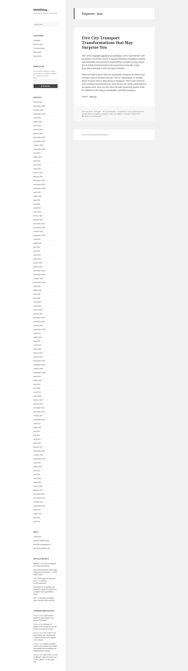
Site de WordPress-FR (41, 548)
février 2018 (38, 400)
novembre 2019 (39, 322)
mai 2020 (36, 298)
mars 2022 (37, 212)
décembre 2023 (39, 137)
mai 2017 (36, 435)
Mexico (119, 114)
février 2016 (38, 486)
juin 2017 (36, 431)
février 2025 (38, 102)
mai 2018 (36, 388)
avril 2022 (37, 208)
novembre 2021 (39, 227)
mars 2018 (37, 396)
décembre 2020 (39, 271)
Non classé (37, 52)
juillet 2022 (37, 196)
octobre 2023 (38, 145)
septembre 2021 (39, 235)
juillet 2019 (37, 337)
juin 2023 (36, 161)
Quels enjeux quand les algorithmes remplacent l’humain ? (43, 617)
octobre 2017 (38, 416)
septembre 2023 (39, 149)
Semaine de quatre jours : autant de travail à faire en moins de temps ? (44, 626)
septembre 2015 (39, 506)
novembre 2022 (39, 184)
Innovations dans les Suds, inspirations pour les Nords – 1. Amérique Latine (45, 572)
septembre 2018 (39, 372)
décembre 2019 (39, 318)
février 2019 (38, 353)
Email (35, 78)
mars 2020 (37, 306)
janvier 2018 (38, 404)
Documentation (39, 48)
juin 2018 (36, 384)
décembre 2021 (39, 224)
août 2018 (37, 376)
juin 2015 (36, 517)
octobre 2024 (38, 110)
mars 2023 (37, 169)
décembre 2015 (39, 494)
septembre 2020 (39, 282)
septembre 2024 (39, 114)
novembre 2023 (39, 141)
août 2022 (37, 192)
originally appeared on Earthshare (107, 55)
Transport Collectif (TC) (132, 114)
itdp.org (92, 96)
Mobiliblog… (41, 9)
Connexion (37, 537)
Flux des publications (41, 541)
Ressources (37, 56)
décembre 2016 (39, 451)
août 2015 (37, 510)
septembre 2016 (39, 459)
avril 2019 (37, 345)
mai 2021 (36, 251)
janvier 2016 (38, 490)
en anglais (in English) (100, 114)
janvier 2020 (38, 314)
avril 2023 (37, 165)
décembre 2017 (39, 408)
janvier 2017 (38, 447)
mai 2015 (36, 521)
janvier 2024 (38, 133)
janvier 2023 (38, 176)
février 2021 (38, 263)
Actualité (36, 40)
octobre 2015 (38, 502)
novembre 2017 (39, 412)
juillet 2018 (37, 380)
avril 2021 (37, 255)
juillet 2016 (37, 467)
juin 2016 (36, 470)
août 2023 (37, 153)
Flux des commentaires (42, 544)
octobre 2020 (38, 278)
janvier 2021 (38, 267)
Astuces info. (38, 44)
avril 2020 (37, 302)
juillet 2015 (37, 514)
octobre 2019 (38, 325)
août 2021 (37, 239)
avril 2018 (37, 392)
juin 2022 (36, 200)
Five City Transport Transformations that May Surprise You (107, 42)
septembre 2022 (39, 188)
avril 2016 (37, 478)
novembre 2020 (39, 274)
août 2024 (37, 118)
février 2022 (38, 216)
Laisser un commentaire (92, 116)
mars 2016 (37, 482)
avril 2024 (37, 126)
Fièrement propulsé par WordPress (95, 135)
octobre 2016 (38, 455)
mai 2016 (36, 474)
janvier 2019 (38, 357)
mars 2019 (37, 349)
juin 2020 (36, 294)
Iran (115, 114)
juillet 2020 (37, 290)
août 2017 (37, 423)
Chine (129, 111)
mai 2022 (36, 204)
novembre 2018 (39, 365)
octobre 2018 (38, 369)
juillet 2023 (37, 157)
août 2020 (37, 286)
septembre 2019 (39, 329)
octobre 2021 (38, 231)
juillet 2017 (37, 427)
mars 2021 (37, 259)
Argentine (123, 111)
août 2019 (37, 333)
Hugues (98, 111)
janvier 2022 (38, 220)
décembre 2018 (39, 361)
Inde (111, 114)
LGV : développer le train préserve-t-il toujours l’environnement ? (44, 580)
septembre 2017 (39, 419)
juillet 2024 (37, 122)
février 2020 (38, 310)
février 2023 (38, 173)
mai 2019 (36, 341)
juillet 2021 (37, 243)
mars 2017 (37, 443)
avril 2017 (37, 439)
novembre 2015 (39, 498)
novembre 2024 (39, 106)
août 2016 (37, 463)
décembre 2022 (39, 180)
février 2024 (38, 129)
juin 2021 (36, 247)
